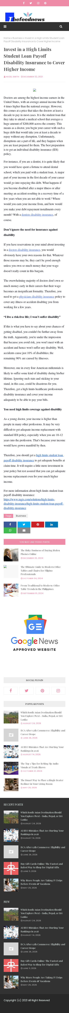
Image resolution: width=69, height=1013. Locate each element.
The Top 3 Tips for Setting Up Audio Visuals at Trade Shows (40, 765)
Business (18, 38)
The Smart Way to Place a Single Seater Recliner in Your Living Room (42, 782)
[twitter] (30, 3)
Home (7, 38)
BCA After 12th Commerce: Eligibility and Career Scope (43, 732)
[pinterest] (45, 3)
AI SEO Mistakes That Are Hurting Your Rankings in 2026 (42, 748)
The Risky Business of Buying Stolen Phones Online (40, 552)
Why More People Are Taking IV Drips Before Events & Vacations (41, 882)
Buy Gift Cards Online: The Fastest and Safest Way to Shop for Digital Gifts (42, 865)
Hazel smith (12, 76)
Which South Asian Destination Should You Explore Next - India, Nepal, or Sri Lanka (41, 716)
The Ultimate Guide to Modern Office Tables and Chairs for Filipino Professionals (41, 570)
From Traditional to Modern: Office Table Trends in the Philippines (40, 587)
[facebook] (24, 3)
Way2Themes (37, 1008)
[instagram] (38, 3)
